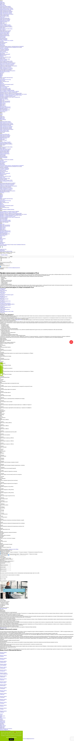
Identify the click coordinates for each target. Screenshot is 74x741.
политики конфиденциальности (14, 267)
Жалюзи (1, 73)
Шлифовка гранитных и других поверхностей (8, 92)
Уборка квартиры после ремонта (6, 728)
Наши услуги (2, 715)
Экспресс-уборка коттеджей (5, 24)
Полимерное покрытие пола (5, 106)
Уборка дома (2, 17)
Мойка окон (2, 100)
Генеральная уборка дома (4, 134)
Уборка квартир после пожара (5, 10)
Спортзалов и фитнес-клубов (5, 57)
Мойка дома (2, 104)
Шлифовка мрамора (3, 108)
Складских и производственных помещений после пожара (11, 47)
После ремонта (3, 29)
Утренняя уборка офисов (4, 32)
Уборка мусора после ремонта (5, 66)
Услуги (1, 113)
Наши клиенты (3, 238)
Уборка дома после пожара (5, 136)
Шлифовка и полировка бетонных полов (7, 96)
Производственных (3, 42)
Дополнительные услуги (4, 86)
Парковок (2, 56)
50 (1, 259)
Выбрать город (71, 248)
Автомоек (2, 41)
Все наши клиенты (3, 608)
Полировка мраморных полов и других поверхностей (10, 97)
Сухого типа (2, 78)
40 (1, 258)
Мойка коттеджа (3, 105)
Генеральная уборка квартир (5, 6)
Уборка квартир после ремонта (5, 7)
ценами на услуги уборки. (13, 549)
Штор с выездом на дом (4, 81)
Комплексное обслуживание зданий (6, 84)
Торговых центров (3, 179)
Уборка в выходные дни (4, 34)
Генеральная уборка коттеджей (5, 25)
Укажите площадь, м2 (4, 555)
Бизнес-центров (3, 51)
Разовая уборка (3, 36)
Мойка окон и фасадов (4, 99)
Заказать (1, 263)
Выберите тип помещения (5, 551)
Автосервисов (2, 43)
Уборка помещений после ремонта (6, 68)
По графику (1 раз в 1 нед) (6, 558)
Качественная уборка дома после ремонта (7, 62)
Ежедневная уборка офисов (5, 730)
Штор (1, 76)
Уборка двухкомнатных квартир (6, 12)
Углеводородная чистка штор (5, 79)
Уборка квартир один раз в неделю (6, 8)
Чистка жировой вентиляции (5, 89)
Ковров (1, 74)
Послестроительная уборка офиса (6, 28)
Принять (11, 739)
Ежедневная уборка (3, 38)
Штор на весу (2, 80)
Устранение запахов (3, 110)
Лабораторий (2, 45)
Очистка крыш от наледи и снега (6, 180)
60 (1, 260)
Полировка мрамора (3, 98)
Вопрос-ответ (2, 721)
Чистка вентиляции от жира (5, 88)
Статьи (1, 240)
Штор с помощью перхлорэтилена (6, 77)
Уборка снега (2, 3)
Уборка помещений (3, 39)
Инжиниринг (2, 85)
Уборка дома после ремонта (5, 135)
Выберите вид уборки (4, 553)
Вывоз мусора (2, 111)
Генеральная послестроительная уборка (7, 63)
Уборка (1, 1)
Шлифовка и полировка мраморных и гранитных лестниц (11, 95)
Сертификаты (2, 242)
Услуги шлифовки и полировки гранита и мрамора (9, 91)
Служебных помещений (4, 49)
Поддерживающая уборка (4, 35)
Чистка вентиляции (3, 87)
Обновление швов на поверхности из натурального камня (11, 93)
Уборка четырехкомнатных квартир (6, 14)
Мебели (1, 75)
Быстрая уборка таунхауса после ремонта (7, 70)
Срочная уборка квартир (4, 16)
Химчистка (2, 72)
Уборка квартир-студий (4, 15)
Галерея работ (2, 720)
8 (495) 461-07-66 (3, 249)
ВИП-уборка (2, 4)
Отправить (2, 268)
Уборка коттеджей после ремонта (6, 26)
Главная (1, 713)
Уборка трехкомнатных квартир (6, 13)
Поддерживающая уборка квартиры (6, 9)
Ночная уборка (3, 37)
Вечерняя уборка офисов (4, 33)
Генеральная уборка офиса (5, 31)
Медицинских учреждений (5, 54)
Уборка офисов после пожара (5, 30)
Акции (1, 241)
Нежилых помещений (4, 48)
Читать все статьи (3, 627)
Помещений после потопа (5, 71)
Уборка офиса (2, 27)
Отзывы (1, 239)
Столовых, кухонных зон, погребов (6, 40)
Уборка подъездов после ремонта (6, 67)
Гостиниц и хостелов (4, 52)
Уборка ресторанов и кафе (5, 59)
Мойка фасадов (3, 103)
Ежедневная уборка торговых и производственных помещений (12, 46)
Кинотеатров (2, 53)
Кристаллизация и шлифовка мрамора (7, 90)
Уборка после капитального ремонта (7, 64)
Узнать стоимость (3, 245)
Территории (2, 2)
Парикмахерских (3, 55)
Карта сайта (2, 724)
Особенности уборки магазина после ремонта (8, 65)
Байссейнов (2, 44)
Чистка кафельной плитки (5, 109)
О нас (1, 236)
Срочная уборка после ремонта (5, 69)
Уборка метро (2, 58)
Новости (1, 719)
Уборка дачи (2, 22)
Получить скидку (4, 602)
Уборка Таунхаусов (3, 21)
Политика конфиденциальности (28, 738)
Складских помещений (4, 50)
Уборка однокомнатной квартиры (6, 11)
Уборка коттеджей (3, 23)
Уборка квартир (3, 5)
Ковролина (2, 83)
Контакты (2, 243)
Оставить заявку (4, 254)
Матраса (1, 82)
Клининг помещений (4, 729)
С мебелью (2, 556)
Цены (1, 237)
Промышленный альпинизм (5, 107)
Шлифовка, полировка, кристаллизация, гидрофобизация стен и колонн (13, 94)
